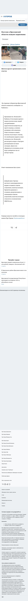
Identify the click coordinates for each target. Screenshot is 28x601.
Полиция (5, 39)
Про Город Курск (5, 440)
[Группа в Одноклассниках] (5, 484)
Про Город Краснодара (6, 461)
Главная (3, 505)
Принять (22, 24)
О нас (3, 495)
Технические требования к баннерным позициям (12, 472)
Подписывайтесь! (19, 218)
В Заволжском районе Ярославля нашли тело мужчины (14, 272)
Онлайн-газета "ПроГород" (7, 469)
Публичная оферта (6, 476)
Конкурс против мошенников (8, 20)
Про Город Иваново (6, 434)
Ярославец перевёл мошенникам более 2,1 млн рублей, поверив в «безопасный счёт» (13, 264)
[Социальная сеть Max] (14, 65)
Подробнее (4, 573)
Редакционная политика (7, 500)
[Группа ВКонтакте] (7, 62)
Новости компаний (6, 489)
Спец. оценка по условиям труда (8, 563)
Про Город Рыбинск (6, 449)
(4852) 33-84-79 (12, 525)
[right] (26, 21)
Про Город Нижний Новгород (8, 443)
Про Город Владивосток (7, 458)
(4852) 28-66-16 (15, 524)
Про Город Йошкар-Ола (7, 437)
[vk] (12, 228)
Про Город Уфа (5, 452)
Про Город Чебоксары (6, 454)
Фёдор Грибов (15, 44)
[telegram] (16, 228)
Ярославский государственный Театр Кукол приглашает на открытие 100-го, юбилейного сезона (13, 281)
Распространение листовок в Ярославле (10, 545)
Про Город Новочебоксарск (7, 446)
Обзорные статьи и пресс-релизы (9, 492)
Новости (3, 503)
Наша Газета (4, 463)
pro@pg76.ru (21, 524)
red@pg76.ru (18, 525)
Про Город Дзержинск (6, 431)
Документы (4, 467)
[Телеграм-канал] (20, 62)
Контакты (4, 497)
